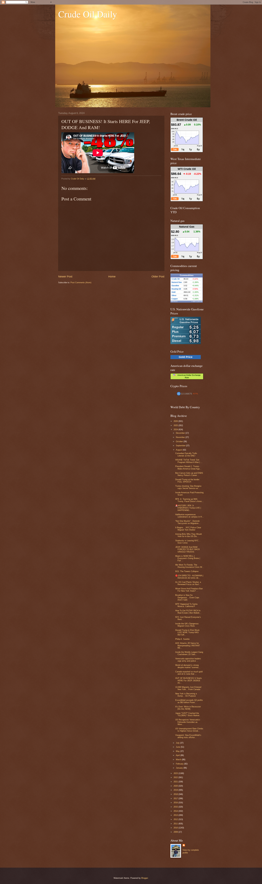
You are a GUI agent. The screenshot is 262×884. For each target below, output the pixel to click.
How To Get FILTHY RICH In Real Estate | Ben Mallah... (188, 611)
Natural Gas (176, 282)
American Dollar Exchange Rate (188, 376)
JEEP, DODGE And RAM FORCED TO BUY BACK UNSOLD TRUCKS (187, 549)
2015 (176, 807)
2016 (176, 802)
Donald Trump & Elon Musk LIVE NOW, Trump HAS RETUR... (187, 632)
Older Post (157, 276)
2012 (176, 819)
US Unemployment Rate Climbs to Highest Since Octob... (189, 729)
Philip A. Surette (182, 639)
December (180, 433)
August (179, 450)
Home (112, 276)
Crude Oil (175, 279)
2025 (176, 425)
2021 (176, 782)
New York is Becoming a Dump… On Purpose (186, 694)
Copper (174, 299)
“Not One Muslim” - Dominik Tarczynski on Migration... (187, 522)
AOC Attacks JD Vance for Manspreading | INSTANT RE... (187, 645)
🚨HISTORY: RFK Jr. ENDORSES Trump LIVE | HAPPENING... (188, 507)
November (180, 437)
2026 (176, 421)
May (178, 751)
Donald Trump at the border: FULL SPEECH (187, 480)
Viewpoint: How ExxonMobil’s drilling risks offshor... (188, 736)
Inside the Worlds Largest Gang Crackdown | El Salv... (189, 653)
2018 (176, 794)
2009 (176, 832)
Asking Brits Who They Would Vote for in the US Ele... (188, 535)
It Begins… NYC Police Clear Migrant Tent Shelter (188, 528)
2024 (176, 429)
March (179, 759)
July (178, 743)
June (178, 747)
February (180, 764)
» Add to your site (197, 301)
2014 (176, 811)
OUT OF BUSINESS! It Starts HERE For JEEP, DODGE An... (188, 680)
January (179, 768)
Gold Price (185, 357)
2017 (176, 798)
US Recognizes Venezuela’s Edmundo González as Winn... (187, 722)
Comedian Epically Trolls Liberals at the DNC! (186, 454)
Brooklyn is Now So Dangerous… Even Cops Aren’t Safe (187, 597)
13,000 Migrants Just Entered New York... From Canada (188, 688)
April (178, 755)
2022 (176, 777)
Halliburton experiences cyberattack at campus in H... (189, 515)
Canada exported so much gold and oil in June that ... (189, 673)
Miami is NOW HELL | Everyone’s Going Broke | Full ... (187, 558)
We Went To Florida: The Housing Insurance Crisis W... (189, 566)
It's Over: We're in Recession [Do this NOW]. (188, 708)
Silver (173, 295)
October (179, 441)
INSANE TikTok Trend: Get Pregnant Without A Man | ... (188, 461)
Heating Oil (176, 289)
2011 (176, 823)
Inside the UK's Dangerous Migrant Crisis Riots (187, 624)
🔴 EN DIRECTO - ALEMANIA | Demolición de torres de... (189, 576)
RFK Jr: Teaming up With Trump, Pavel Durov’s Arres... (189, 500)
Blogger (144, 878)
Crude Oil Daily (87, 14)
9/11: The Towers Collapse (186, 571)
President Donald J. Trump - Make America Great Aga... (188, 467)
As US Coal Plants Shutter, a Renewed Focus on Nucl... (188, 583)
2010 (176, 828)
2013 (176, 815)
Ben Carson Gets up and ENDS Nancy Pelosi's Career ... (189, 474)
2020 (176, 786)
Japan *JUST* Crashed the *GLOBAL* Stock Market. (187, 714)
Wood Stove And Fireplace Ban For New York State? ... (189, 589)
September (181, 445)
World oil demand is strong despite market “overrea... (187, 666)
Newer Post (65, 276)
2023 (176, 773)
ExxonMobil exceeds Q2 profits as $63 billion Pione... (189, 701)
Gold (173, 292)
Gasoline (175, 286)
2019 (176, 790)
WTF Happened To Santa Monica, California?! (186, 605)
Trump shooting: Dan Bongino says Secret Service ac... (188, 487)
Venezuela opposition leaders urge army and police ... (188, 659)
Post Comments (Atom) (81, 282)
